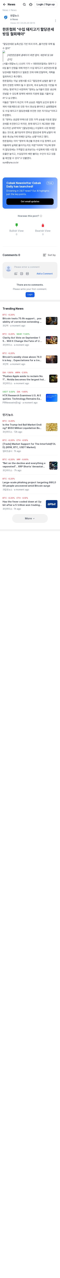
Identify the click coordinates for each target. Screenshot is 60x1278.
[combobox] (49, 255)
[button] (9, 315)
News (5, 10)
